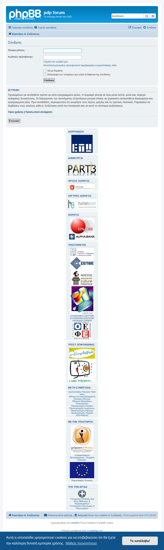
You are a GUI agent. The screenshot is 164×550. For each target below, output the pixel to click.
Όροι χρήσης (15, 112)
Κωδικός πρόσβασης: (20, 56)
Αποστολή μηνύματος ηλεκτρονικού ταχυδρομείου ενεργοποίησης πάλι (79, 65)
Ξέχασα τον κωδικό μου (55, 61)
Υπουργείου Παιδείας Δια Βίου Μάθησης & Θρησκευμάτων (82, 501)
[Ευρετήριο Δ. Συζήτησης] (25, 14)
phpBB (74, 523)
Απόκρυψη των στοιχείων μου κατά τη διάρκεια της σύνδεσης (78, 74)
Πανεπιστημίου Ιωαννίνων (82, 408)
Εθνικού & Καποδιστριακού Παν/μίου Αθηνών (82, 397)
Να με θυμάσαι (54, 70)
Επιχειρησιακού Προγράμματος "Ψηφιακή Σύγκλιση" (82, 457)
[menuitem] (45, 27)
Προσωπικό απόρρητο (38, 112)
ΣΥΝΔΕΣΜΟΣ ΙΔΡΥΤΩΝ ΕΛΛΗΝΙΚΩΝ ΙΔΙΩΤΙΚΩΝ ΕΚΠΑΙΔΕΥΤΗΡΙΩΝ (82, 318)
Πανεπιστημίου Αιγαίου (82, 406)
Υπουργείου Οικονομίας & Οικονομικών (82, 507)
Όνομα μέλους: (16, 50)
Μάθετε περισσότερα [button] (81, 543)
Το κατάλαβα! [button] (140, 541)
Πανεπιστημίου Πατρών (82, 410)
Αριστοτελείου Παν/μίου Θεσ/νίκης (82, 393)
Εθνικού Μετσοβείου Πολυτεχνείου (82, 402)
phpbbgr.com (96, 530)
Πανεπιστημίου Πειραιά (82, 413)
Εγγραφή (14, 120)
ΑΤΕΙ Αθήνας (82, 415)
